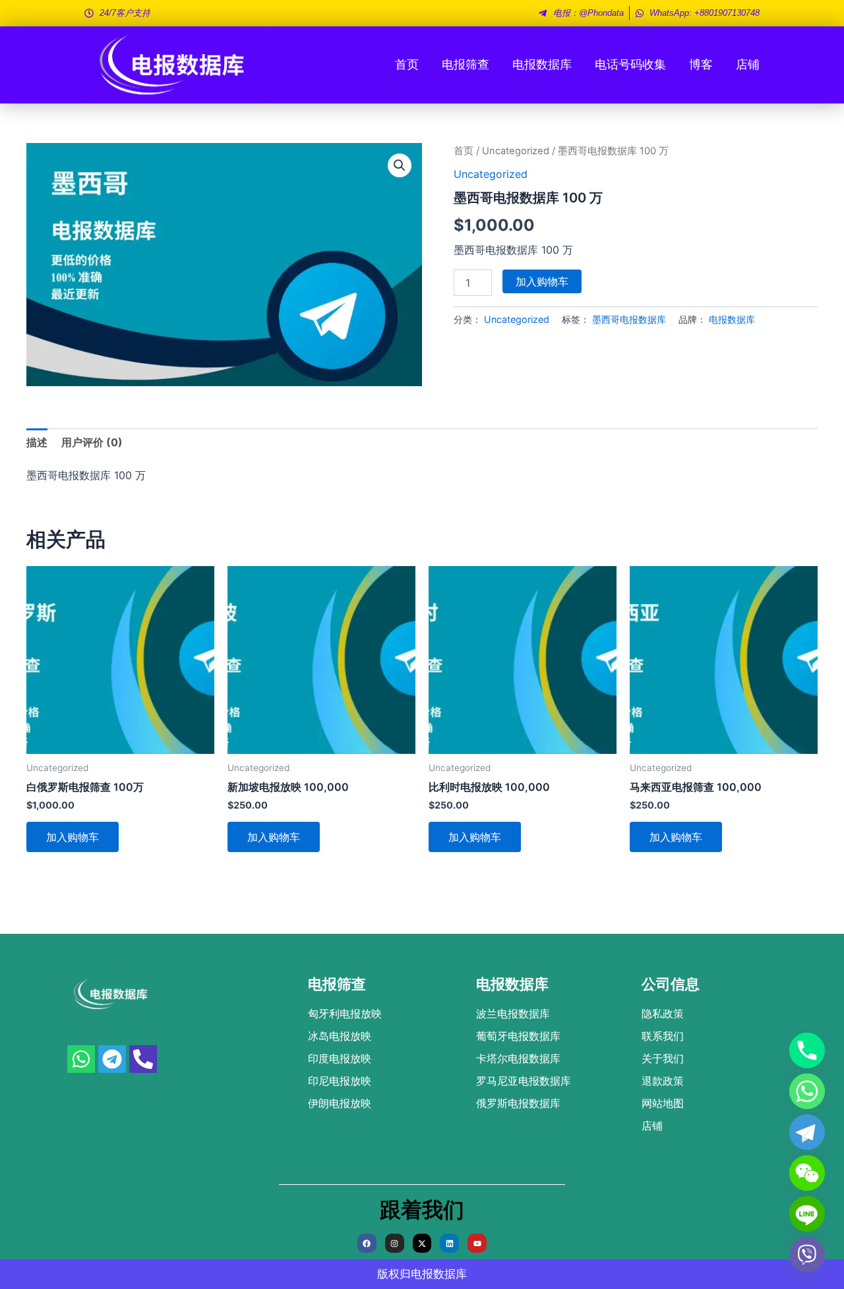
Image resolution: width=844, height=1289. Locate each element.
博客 (701, 64)
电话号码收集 (630, 64)
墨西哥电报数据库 (629, 319)
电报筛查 (465, 64)
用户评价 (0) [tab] (92, 442)
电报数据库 (542, 64)
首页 (407, 64)
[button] (399, 165)
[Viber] (807, 1255)
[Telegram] (807, 1132)
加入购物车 (542, 281)
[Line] (807, 1214)
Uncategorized (515, 151)
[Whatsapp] (807, 1091)
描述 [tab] (36, 442)
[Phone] (807, 1050)
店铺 (748, 64)
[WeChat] (807, 1173)
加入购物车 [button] (72, 837)
